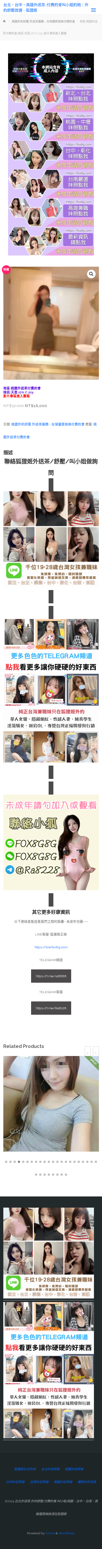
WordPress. (66, 1533)
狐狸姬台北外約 (25, 1469)
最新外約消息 (87, 1482)
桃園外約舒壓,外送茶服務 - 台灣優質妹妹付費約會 (43, 21)
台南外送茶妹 (39, 1482)
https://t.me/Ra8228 (51, 1008)
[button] (91, 274)
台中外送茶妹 (15, 1482)
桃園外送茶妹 (74, 1469)
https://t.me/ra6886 (51, 976)
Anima (50, 1533)
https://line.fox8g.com (51, 947)
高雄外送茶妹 (63, 1482)
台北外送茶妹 (50, 1469)
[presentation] (88, 1054)
